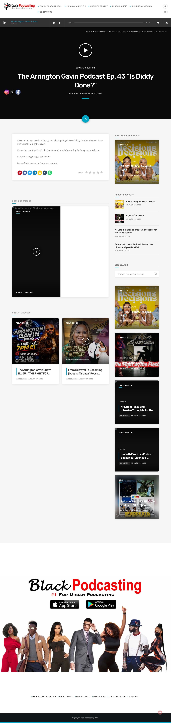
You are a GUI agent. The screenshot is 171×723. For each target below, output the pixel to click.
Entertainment (126, 385)
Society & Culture (99, 32)
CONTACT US (46, 12)
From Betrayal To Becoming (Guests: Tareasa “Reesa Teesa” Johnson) (85, 373)
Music (122, 449)
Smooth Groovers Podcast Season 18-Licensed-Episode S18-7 (134, 246)
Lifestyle (123, 145)
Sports (123, 402)
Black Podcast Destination (51, 6)
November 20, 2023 (92, 93)
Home (88, 32)
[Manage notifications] (160, 713)
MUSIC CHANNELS (75, 6)
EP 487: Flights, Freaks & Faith (24, 21)
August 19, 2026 (35, 379)
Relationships (123, 32)
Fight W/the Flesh (135, 215)
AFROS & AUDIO (119, 6)
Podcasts (112, 32)
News (121, 480)
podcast (73, 93)
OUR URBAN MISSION (142, 6)
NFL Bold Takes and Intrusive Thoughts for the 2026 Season (136, 231)
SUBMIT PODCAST (99, 6)
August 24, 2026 (138, 175)
